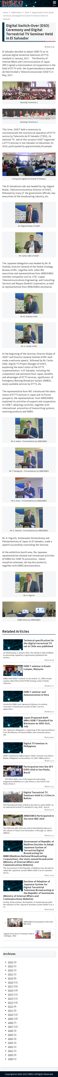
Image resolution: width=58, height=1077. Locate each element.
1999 (10, 1058)
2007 (10, 1026)
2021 (10, 974)
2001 (10, 1050)
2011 (10, 1010)
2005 (10, 1034)
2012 (10, 1006)
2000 (10, 1054)
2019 (10, 978)
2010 (10, 1014)
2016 (10, 990)
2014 (10, 998)
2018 (10, 982)
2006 (10, 1030)
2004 (10, 1038)
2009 (10, 1018)
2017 (10, 986)
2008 (10, 1022)
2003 (10, 1042)
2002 (10, 1046)
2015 (10, 994)
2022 (10, 970)
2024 (10, 962)
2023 (10, 966)
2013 (10, 1002)
